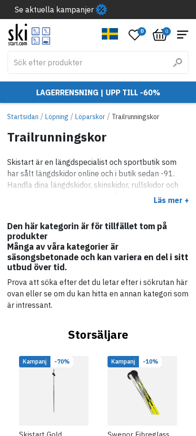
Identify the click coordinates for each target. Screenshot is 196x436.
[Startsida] (29, 34)
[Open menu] (182, 34)
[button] (110, 34)
